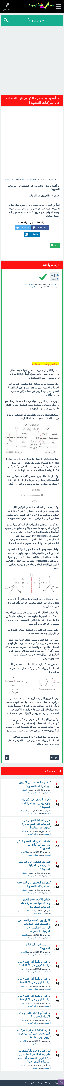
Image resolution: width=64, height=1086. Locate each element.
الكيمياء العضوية (28, 179)
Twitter (25, 227)
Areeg (35, 1068)
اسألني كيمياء (33, 793)
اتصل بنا (58, 1083)
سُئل (58, 179)
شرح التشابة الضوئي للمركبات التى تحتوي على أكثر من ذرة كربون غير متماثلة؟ (34, 1033)
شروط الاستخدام (28, 1083)
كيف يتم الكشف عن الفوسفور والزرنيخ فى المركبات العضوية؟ (34, 865)
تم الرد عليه (55, 284)
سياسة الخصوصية (44, 1083)
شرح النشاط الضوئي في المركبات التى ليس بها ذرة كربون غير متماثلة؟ (36, 824)
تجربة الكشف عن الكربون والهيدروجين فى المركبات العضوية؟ (36, 803)
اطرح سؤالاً (36, 20)
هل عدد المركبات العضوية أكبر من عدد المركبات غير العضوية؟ (34, 845)
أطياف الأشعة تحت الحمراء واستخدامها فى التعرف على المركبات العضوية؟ (35, 903)
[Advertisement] (32, 59)
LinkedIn (34, 234)
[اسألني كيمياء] (41, 5)
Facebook (42, 227)
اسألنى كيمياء (33, 813)
